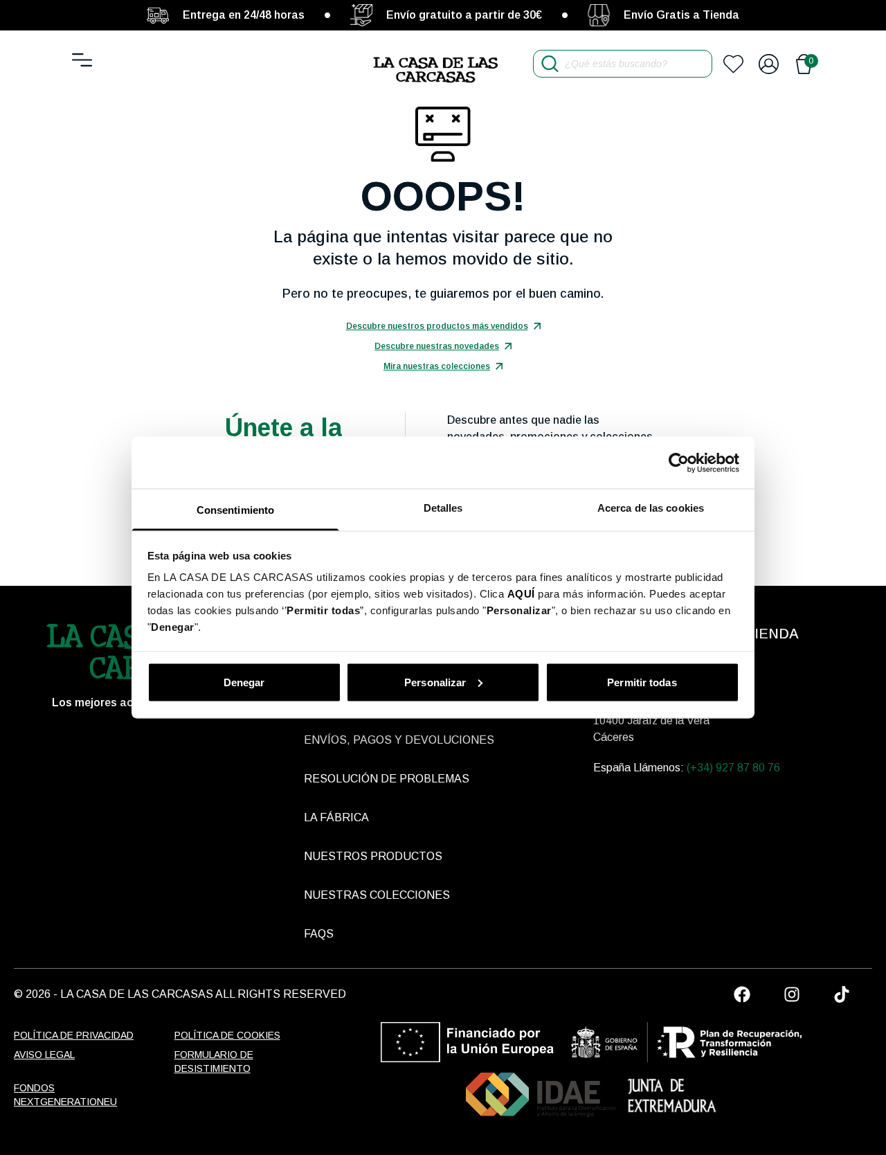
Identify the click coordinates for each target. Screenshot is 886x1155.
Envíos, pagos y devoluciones (399, 740)
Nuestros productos (373, 856)
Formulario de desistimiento (213, 1061)
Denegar (244, 682)
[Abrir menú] (82, 60)
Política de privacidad (74, 1035)
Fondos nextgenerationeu (65, 1094)
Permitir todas (641, 682)
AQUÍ (521, 594)
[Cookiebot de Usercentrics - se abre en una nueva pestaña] (678, 462)
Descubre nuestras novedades (436, 346)
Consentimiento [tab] (235, 510)
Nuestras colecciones (377, 895)
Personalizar (435, 682)
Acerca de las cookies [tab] (650, 508)
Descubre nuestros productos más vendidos (437, 326)
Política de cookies (227, 1035)
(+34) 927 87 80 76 (733, 767)
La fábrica (336, 817)
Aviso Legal (44, 1054)
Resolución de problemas (386, 779)
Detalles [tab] (443, 508)
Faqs (319, 934)
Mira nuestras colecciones (436, 366)
